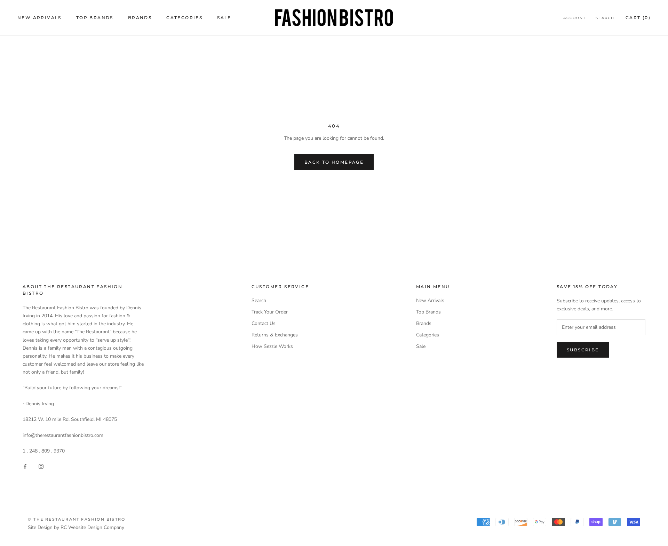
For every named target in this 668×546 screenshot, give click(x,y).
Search (605, 18)
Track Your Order (270, 312)
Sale (224, 17)
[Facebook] (25, 466)
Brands (140, 17)
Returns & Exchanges (275, 335)
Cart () (638, 17)
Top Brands (94, 17)
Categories (184, 17)
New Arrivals (39, 17)
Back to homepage (334, 162)
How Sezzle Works (272, 346)
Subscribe (583, 349)
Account (574, 18)
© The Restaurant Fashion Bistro (76, 519)
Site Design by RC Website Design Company (76, 527)
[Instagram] (41, 466)
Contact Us (264, 323)
